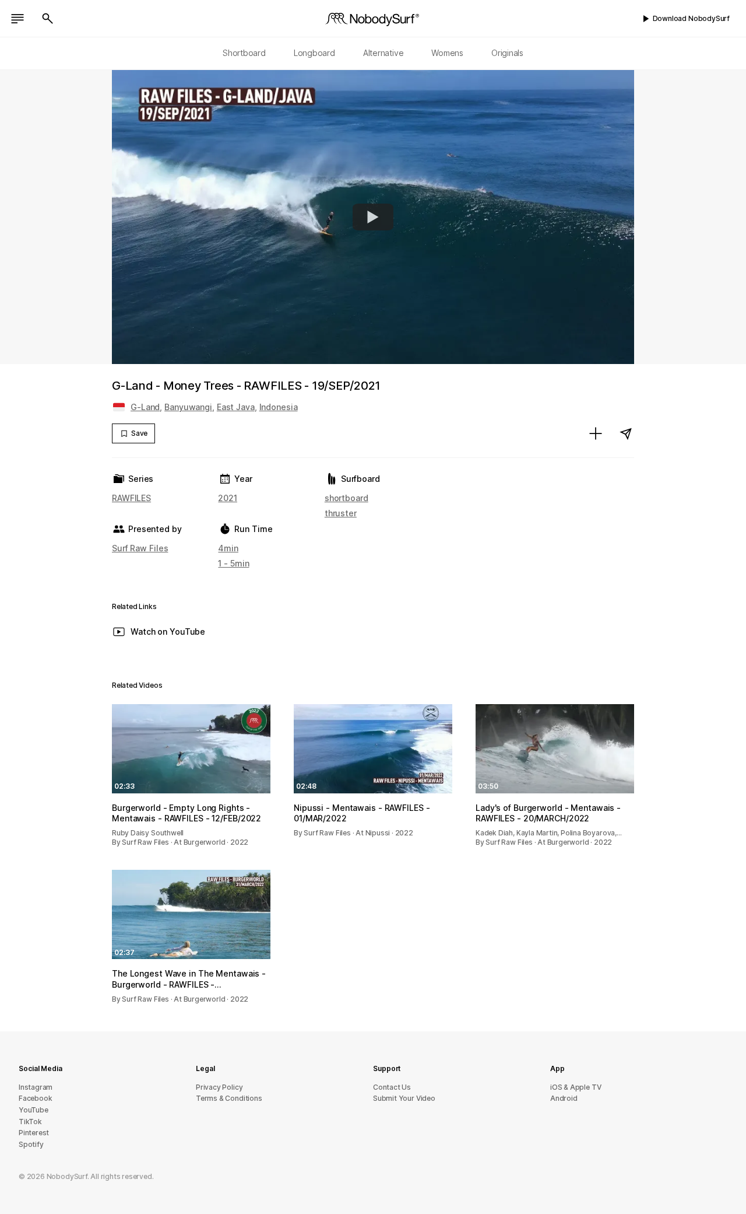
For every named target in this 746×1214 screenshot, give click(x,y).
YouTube (33, 1109)
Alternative (383, 53)
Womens (447, 53)
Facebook (35, 1098)
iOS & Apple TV (575, 1087)
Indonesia (278, 407)
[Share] (626, 433)
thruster (341, 513)
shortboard (346, 498)
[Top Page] (373, 19)
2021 (227, 498)
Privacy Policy (219, 1087)
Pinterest (34, 1132)
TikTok (30, 1121)
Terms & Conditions (229, 1098)
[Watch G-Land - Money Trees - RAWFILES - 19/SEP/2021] (373, 217)
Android (564, 1098)
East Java (236, 407)
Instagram (35, 1087)
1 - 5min (233, 563)
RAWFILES (131, 498)
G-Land (145, 407)
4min (228, 548)
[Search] (48, 19)
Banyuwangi (188, 407)
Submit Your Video (404, 1098)
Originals (507, 53)
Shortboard (244, 53)
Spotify (31, 1144)
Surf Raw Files (140, 548)
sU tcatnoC (392, 1087)
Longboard (314, 53)
